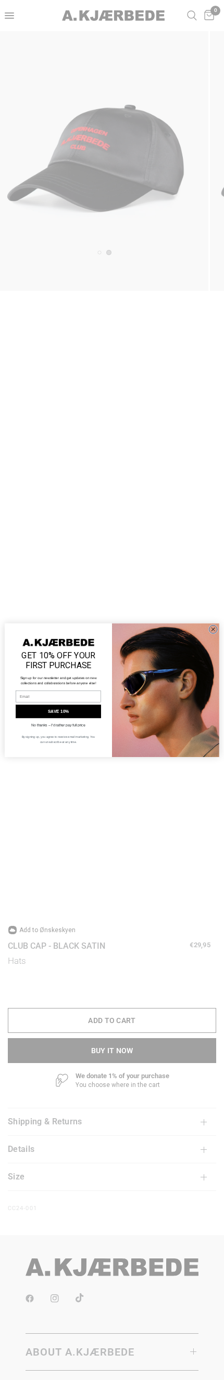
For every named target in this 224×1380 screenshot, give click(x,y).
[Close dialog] (213, 629)
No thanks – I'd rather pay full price (58, 725)
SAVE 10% (58, 711)
